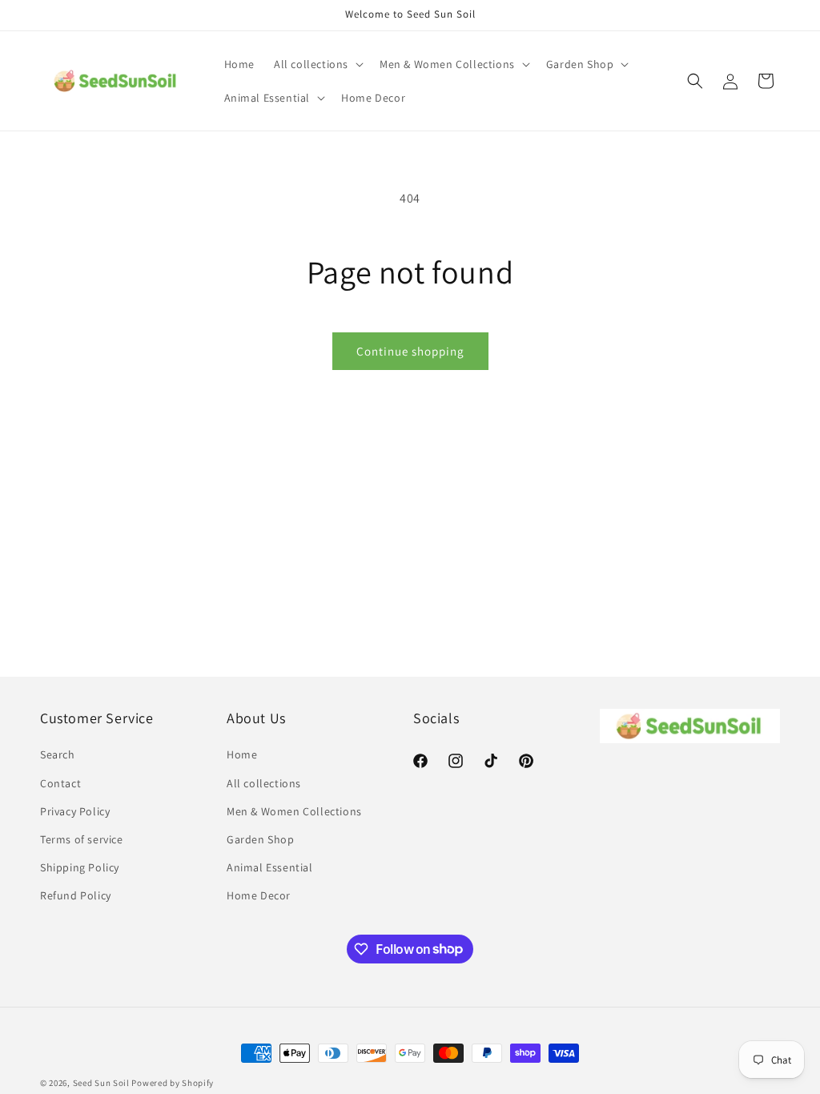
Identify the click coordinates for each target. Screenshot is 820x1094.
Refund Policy (75, 895)
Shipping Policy (79, 867)
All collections (264, 783)
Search (57, 754)
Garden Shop (261, 839)
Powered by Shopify (172, 1082)
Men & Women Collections (294, 811)
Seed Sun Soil (101, 1082)
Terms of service (81, 839)
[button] (317, 64)
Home (242, 754)
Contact (60, 783)
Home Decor (259, 895)
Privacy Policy (75, 811)
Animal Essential (270, 867)
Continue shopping (410, 351)
